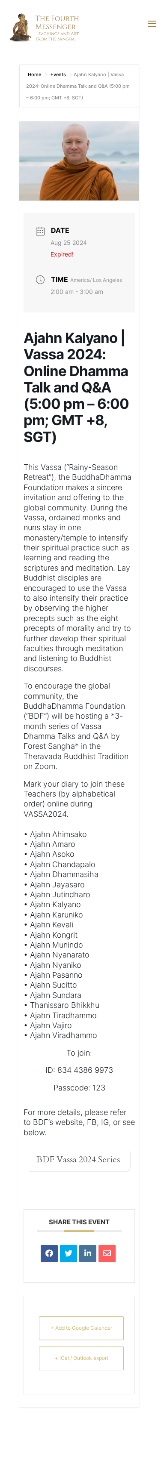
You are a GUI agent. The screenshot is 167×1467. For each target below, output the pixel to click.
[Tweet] (68, 1253)
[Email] (107, 1253)
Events (58, 74)
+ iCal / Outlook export (81, 1358)
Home (35, 74)
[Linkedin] (87, 1253)
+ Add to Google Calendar (81, 1328)
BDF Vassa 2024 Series (78, 1159)
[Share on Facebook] (49, 1253)
